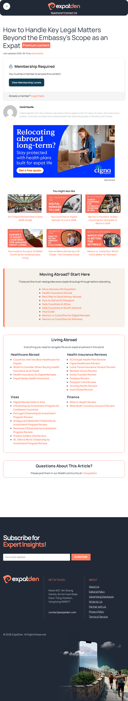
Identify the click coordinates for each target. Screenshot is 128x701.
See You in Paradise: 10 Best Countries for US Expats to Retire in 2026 (103, 220)
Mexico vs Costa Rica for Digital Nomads (66, 315)
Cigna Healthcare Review (85, 363)
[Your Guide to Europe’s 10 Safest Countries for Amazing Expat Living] (25, 246)
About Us (94, 586)
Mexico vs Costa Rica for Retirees (62, 319)
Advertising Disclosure (101, 596)
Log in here (37, 96)
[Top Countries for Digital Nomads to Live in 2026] (64, 212)
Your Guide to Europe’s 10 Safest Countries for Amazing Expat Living (25, 254)
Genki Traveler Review (83, 374)
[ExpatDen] (64, 6)
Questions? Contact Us (64, 13)
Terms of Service (98, 616)
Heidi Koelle (27, 107)
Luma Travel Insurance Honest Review (92, 367)
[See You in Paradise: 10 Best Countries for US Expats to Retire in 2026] (103, 212)
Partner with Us (97, 606)
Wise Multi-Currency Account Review (92, 406)
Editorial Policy (97, 591)
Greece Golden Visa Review (29, 436)
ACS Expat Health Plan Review (88, 359)
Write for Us (95, 601)
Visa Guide (48, 311)
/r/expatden (89, 473)
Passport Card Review (83, 382)
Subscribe (80, 557)
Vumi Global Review (81, 389)
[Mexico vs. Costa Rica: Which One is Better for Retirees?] (103, 246)
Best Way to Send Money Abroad (61, 296)
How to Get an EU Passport (58, 300)
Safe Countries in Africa (56, 304)
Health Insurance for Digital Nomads (34, 374)
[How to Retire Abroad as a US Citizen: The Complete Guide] (64, 246)
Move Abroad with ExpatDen (59, 289)
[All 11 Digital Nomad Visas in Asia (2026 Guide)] (25, 212)
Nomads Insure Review (83, 371)
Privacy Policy (96, 611)
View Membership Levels (26, 82)
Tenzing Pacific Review (83, 386)
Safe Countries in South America (61, 308)
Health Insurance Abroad (57, 293)
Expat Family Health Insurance (31, 378)
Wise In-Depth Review (83, 402)
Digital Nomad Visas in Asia (29, 402)
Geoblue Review (79, 378)
